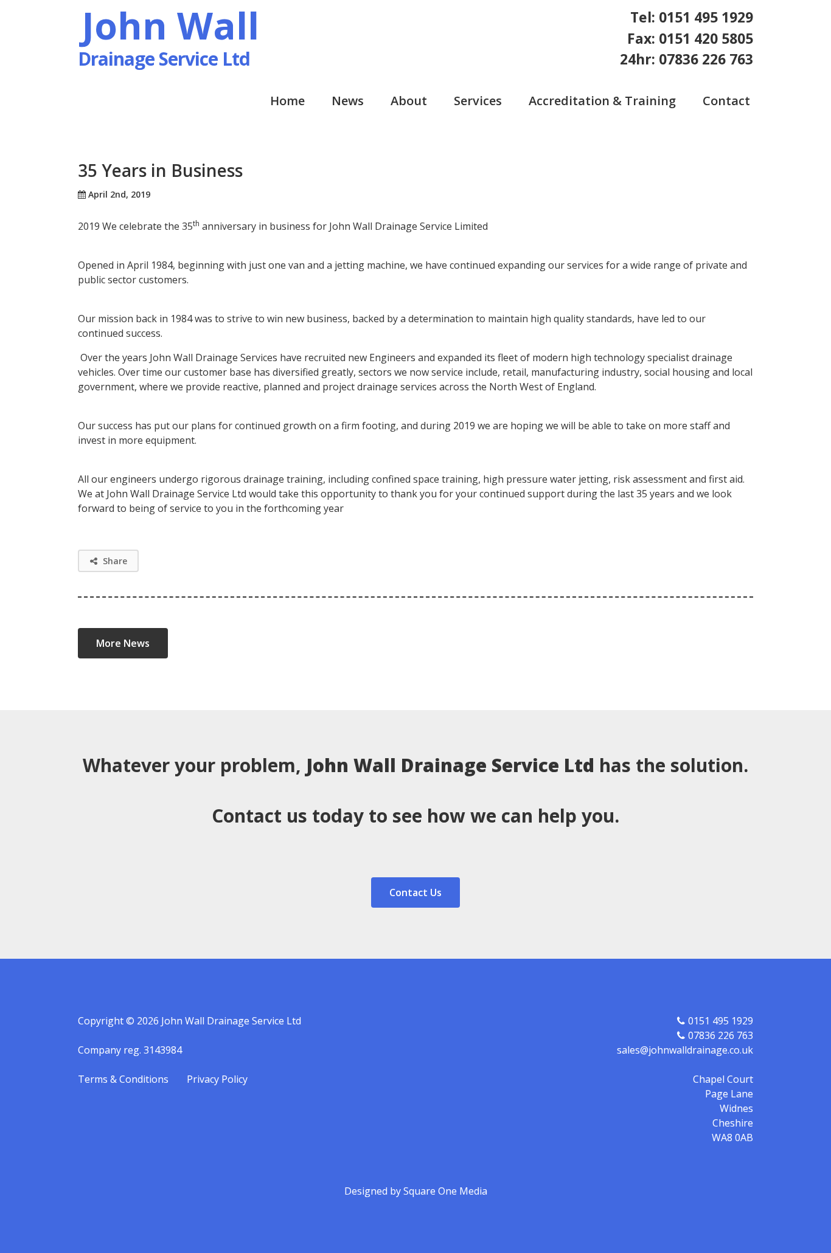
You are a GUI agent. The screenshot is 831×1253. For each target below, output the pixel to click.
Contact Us (415, 892)
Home (287, 100)
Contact (726, 100)
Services (478, 100)
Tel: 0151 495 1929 (691, 17)
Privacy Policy (217, 1079)
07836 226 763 (720, 1035)
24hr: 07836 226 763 (686, 59)
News (348, 100)
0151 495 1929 (720, 1020)
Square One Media (445, 1191)
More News (123, 643)
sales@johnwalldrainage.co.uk (685, 1050)
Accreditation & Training (602, 100)
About (409, 100)
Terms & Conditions (123, 1079)
